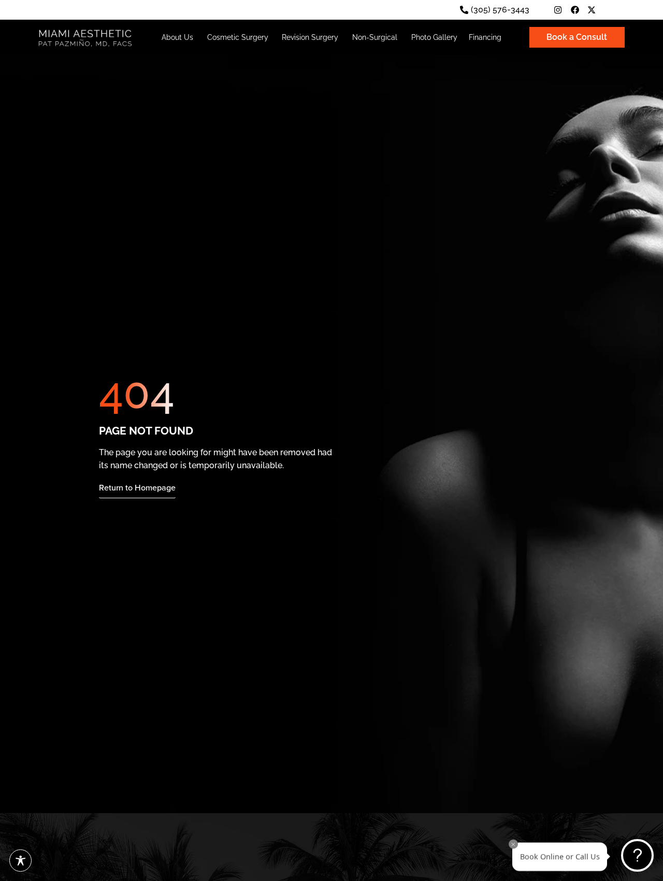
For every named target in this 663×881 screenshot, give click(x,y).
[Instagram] (558, 10)
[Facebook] (575, 10)
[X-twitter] (591, 10)
